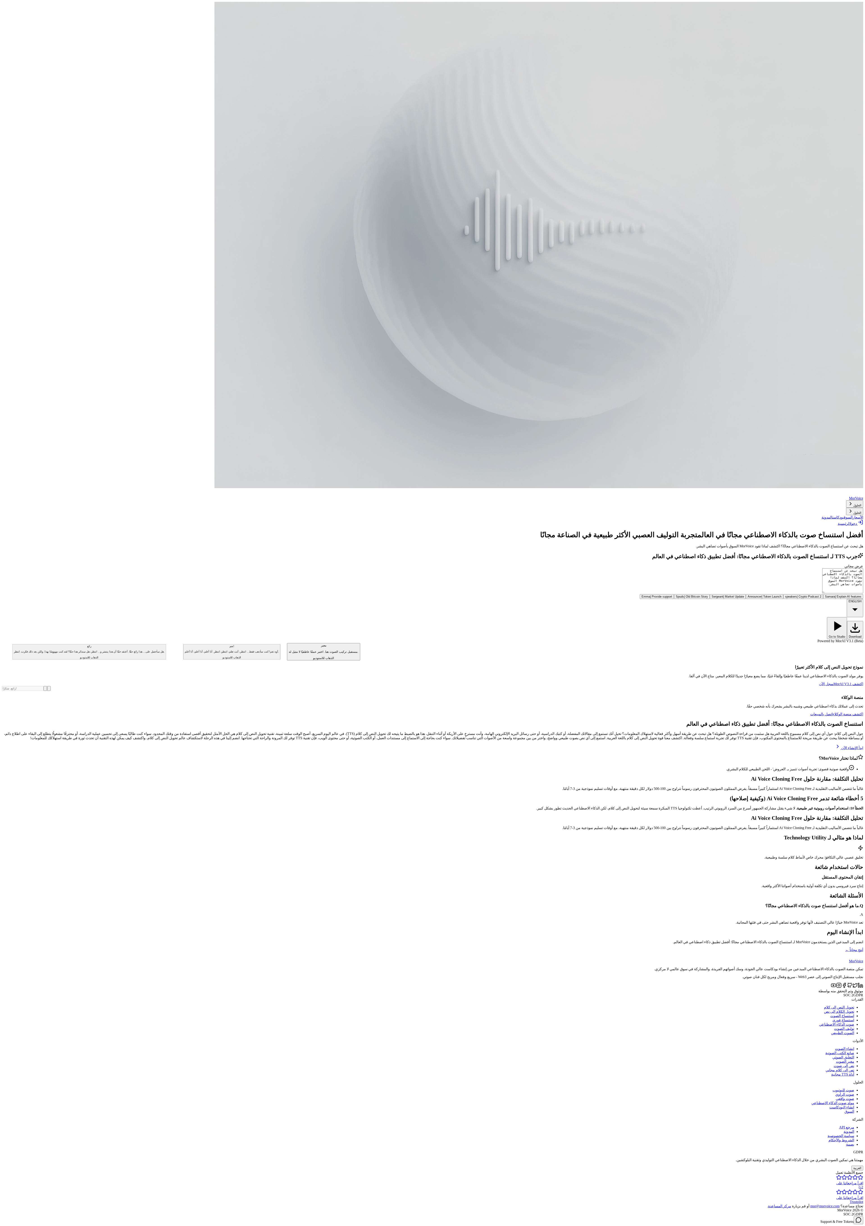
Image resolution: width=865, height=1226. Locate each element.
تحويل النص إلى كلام (839, 1007)
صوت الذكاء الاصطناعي (836, 1024)
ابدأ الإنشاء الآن (852, 748)
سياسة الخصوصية (841, 1136)
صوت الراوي (844, 1094)
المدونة (827, 517)
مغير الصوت (845, 1061)
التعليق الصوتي (843, 1057)
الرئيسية (843, 524)
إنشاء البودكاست (841, 1107)
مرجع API (846, 1127)
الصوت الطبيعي (842, 1033)
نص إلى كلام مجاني (840, 1070)
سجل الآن (826, 684)
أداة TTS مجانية (842, 1074)
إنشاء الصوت (844, 1049)
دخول (853, 524)
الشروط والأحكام (841, 1140)
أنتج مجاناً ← (854, 950)
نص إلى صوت (844, 1066)
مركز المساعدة (779, 1206)
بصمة (850, 1144)
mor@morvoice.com (825, 1206)
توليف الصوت (844, 1029)
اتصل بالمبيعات (821, 714)
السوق (848, 517)
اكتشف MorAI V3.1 (848, 684)
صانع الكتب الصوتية (839, 1053)
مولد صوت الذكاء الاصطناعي (832, 1103)
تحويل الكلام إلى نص (839, 1011)
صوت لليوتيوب (843, 1090)
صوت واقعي (845, 1099)
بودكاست (838, 517)
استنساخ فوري (843, 1020)
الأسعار (858, 517)
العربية (857, 1168)
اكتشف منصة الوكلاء (848, 714)
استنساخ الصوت (842, 1016)
